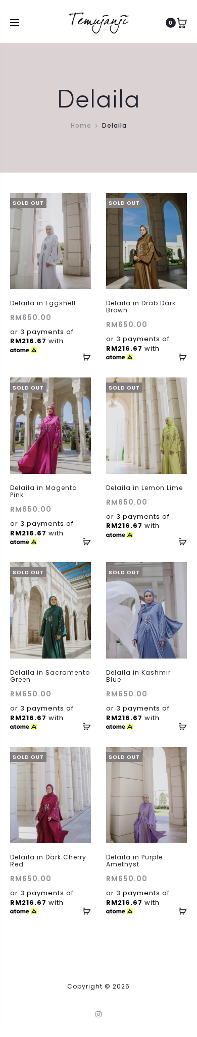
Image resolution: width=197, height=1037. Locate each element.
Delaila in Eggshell (43, 303)
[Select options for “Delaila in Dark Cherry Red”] (83, 910)
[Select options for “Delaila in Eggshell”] (83, 356)
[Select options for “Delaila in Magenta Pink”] (83, 541)
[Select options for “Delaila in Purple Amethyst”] (179, 910)
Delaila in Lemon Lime (144, 487)
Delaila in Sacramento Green (50, 676)
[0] (182, 22)
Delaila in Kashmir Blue (138, 676)
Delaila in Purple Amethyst (134, 860)
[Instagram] (98, 1014)
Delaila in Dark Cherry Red (48, 860)
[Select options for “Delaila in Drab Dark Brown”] (179, 356)
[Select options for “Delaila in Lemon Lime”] (179, 541)
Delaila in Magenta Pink (43, 491)
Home (81, 125)
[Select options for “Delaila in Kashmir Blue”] (179, 726)
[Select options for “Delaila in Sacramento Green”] (83, 726)
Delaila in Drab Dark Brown (141, 306)
